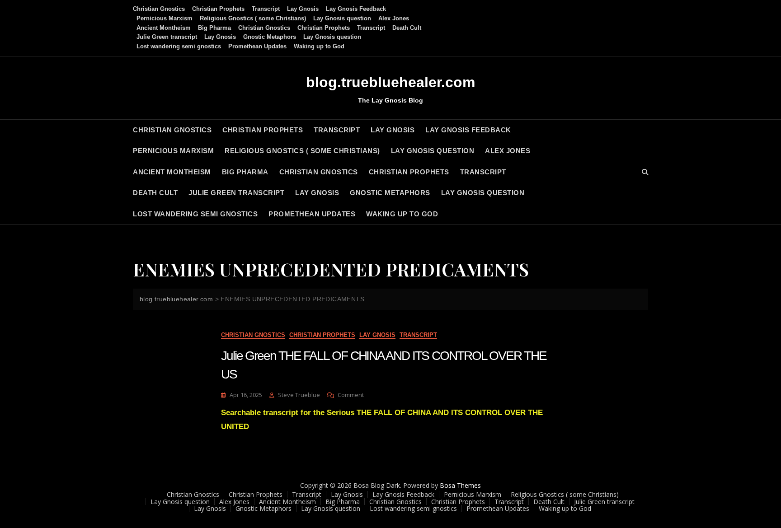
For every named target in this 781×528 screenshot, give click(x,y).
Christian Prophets (218, 8)
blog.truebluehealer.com (390, 82)
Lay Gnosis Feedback (356, 8)
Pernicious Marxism (164, 18)
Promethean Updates (257, 46)
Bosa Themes (460, 485)
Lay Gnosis (303, 8)
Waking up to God (319, 46)
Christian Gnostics (159, 8)
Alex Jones (393, 18)
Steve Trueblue (299, 395)
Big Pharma (214, 27)
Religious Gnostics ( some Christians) (253, 18)
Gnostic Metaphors (269, 36)
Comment (351, 395)
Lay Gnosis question (342, 18)
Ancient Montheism (163, 27)
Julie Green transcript (166, 36)
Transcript (266, 8)
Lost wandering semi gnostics (178, 46)
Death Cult (406, 27)
